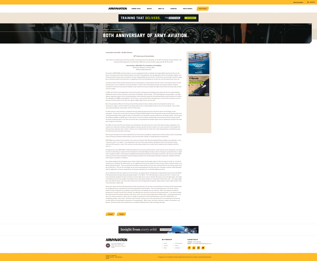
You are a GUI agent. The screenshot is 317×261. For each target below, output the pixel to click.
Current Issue (136, 8)
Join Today (203, 8)
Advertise (173, 8)
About (176, 245)
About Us (161, 8)
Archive (149, 8)
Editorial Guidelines (298, 2)
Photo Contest (187, 8)
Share (110, 214)
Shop (165, 248)
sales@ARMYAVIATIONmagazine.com (201, 243)
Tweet (121, 214)
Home (165, 243)
